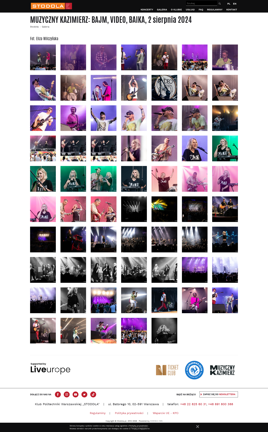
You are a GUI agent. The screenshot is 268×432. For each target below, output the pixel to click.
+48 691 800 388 (220, 404)
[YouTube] (75, 394)
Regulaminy (214, 9)
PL (228, 3)
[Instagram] (67, 394)
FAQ (201, 9)
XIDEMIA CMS (156, 421)
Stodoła (34, 26)
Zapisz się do (219, 394)
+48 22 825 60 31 (193, 404)
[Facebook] (58, 394)
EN (234, 3)
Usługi (190, 9)
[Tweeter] (84, 394)
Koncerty (147, 9)
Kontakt (231, 9)
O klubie (176, 9)
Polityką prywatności (138, 426)
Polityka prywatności (129, 413)
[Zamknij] (197, 426)
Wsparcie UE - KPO (165, 413)
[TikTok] (93, 394)
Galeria (162, 9)
